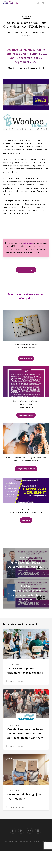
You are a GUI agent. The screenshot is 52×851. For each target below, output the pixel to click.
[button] (47, 3)
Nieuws (26, 17)
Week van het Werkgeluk (20, 32)
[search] (38, 2)
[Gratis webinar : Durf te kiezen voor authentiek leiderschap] (26, 593)
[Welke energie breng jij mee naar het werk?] (26, 782)
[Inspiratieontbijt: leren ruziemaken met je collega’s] (26, 657)
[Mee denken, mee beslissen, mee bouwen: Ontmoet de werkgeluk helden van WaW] (26, 719)
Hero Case (11, 693)
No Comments (26, 36)
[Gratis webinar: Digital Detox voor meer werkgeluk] (26, 563)
